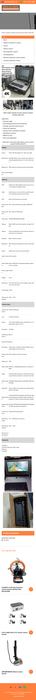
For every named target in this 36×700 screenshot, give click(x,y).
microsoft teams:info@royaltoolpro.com (20, 687)
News (5, 40)
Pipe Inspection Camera (10, 51)
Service (5, 45)
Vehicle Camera (8, 48)
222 (15, 687)
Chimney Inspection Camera (11, 60)
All (4, 37)
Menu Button (33, 2)
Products (8, 32)
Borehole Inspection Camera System (14, 57)
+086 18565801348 (28, 2)
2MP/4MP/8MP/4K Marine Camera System (12, 672)
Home (3, 32)
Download (6, 540)
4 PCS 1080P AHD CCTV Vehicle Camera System (14, 633)
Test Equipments (8, 54)
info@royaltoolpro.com (11, 2)
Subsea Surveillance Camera (12, 42)
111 (11, 687)
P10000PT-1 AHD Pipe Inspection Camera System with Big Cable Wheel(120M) (12, 589)
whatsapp (25, 687)
